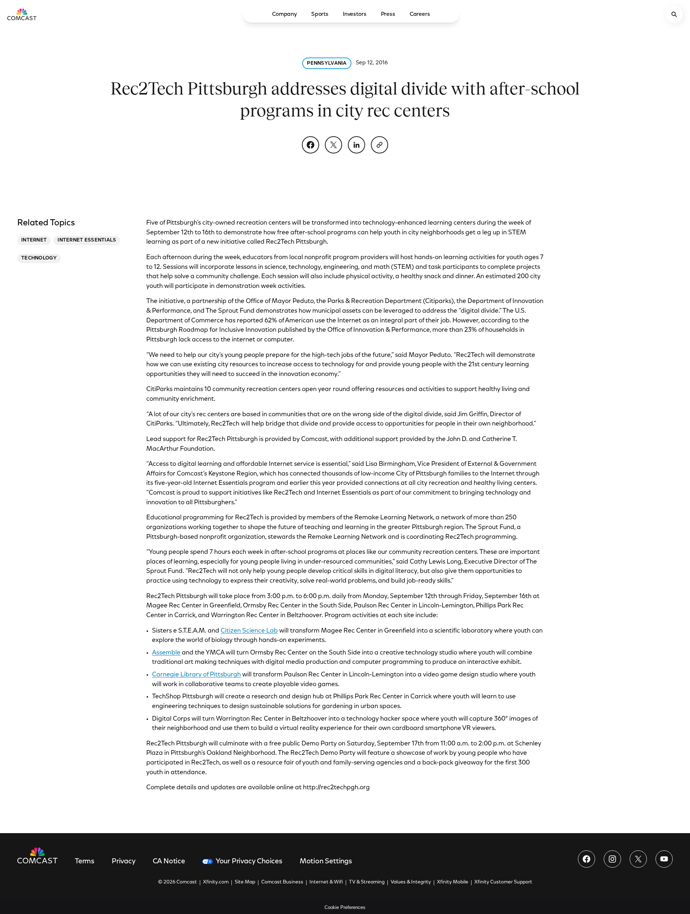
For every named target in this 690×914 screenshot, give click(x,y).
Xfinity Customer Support (503, 882)
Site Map (245, 882)
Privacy (123, 861)
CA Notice (169, 861)
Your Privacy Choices (249, 861)
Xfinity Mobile (452, 882)
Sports (319, 14)
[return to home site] (22, 14)
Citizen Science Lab (249, 631)
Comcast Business (282, 882)
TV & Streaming (367, 882)
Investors (355, 14)
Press (388, 14)
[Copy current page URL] (379, 144)
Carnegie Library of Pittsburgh (196, 675)
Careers (420, 14)
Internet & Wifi (326, 882)
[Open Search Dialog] (674, 14)
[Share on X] (333, 144)
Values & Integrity (411, 882)
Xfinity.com (216, 882)
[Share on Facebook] (310, 144)
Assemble (166, 653)
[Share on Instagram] (612, 859)
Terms (85, 861)
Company (284, 14)
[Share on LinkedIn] (356, 144)
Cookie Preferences (345, 907)
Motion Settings (326, 861)
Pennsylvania (326, 63)
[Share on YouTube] (664, 859)
